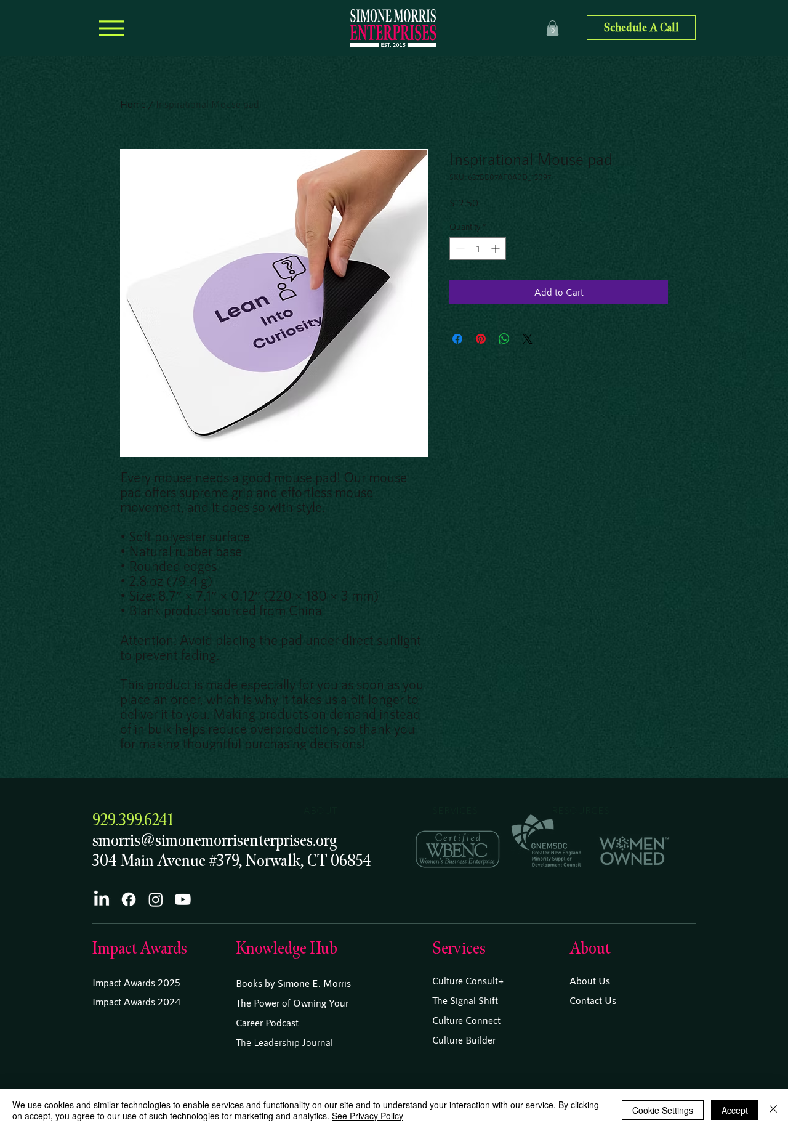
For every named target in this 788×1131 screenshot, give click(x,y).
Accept (735, 1110)
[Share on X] (527, 338)
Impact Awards (139, 948)
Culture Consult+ (468, 980)
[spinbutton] (478, 248)
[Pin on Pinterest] (480, 338)
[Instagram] (156, 899)
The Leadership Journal (284, 1042)
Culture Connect (466, 1020)
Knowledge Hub (286, 948)
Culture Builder (464, 1039)
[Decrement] (459, 248)
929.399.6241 (133, 820)
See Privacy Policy (367, 1115)
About (589, 948)
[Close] (773, 1110)
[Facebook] (128, 899)
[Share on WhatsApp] (504, 338)
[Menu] (111, 28)
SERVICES (455, 810)
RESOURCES (580, 810)
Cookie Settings (662, 1110)
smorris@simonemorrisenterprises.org (214, 840)
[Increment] (496, 248)
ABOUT (320, 810)
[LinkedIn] (101, 899)
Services (459, 948)
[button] (552, 28)
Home (133, 104)
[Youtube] (183, 899)
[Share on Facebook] (457, 338)
